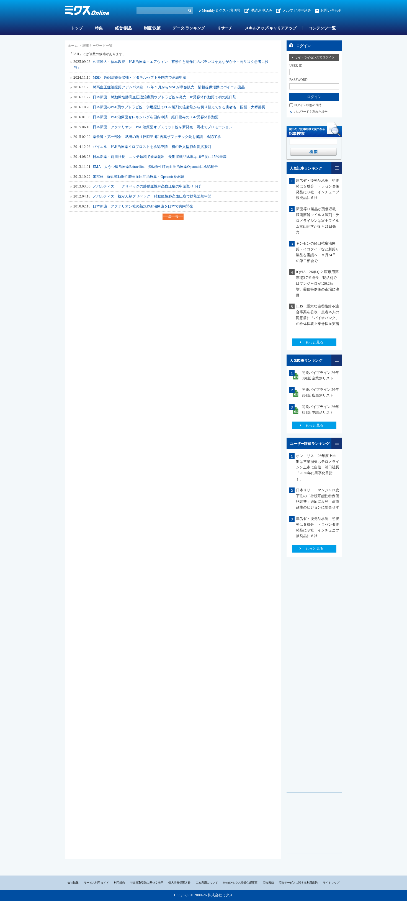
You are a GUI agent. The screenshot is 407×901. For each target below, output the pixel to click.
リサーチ (225, 28)
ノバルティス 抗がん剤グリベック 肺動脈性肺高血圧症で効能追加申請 (152, 196)
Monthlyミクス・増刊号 (221, 10)
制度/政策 (152, 28)
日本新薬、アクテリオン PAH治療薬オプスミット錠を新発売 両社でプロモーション (163, 127)
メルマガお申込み (296, 10)
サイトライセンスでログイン (314, 57)
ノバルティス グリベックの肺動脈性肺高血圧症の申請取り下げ (147, 186)
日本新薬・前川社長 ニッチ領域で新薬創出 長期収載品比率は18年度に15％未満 (159, 157)
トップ (77, 28)
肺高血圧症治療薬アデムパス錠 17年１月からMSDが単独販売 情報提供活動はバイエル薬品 (169, 87)
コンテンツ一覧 (322, 28)
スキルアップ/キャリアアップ (271, 28)
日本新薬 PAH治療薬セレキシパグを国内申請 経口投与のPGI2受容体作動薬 (155, 117)
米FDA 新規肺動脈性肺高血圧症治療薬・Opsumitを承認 (138, 176)
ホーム (73, 46)
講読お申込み (261, 10)
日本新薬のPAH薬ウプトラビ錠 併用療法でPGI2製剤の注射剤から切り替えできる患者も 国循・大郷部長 (179, 107)
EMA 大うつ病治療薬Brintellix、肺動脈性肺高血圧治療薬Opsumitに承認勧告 (155, 167)
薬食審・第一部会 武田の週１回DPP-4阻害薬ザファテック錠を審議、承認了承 (157, 137)
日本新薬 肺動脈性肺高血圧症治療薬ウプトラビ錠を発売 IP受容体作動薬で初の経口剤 (164, 97)
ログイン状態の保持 (307, 105)
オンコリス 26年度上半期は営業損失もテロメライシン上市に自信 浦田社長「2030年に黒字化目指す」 (317, 467)
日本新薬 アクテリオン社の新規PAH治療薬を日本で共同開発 (143, 206)
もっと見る (314, 342)
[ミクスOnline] (87, 11)
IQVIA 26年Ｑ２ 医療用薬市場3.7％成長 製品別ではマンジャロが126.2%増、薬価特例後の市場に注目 (317, 283)
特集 (99, 28)
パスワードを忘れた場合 (311, 111)
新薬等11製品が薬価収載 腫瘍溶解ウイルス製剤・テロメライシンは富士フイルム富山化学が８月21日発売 (317, 220)
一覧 (336, 168)
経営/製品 (123, 28)
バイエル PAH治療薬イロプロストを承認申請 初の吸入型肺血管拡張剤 (152, 147)
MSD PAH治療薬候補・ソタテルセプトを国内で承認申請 (139, 77)
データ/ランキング (189, 28)
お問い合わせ (331, 10)
